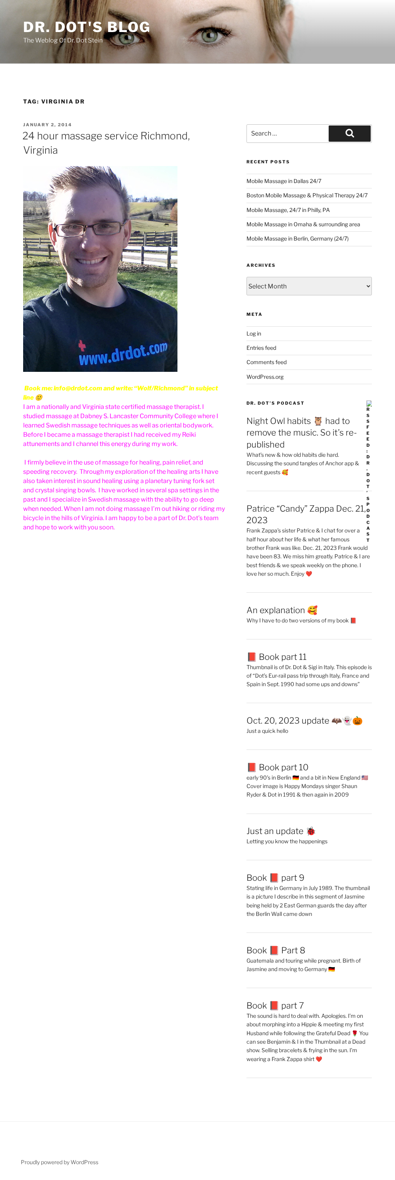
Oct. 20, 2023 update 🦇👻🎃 (304, 720)
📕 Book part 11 (276, 657)
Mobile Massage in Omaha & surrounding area (303, 224)
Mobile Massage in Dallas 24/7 (283, 181)
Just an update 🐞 (281, 831)
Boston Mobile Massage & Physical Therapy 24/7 (307, 195)
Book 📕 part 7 (275, 1005)
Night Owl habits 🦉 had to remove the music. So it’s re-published (301, 433)
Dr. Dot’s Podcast (275, 403)
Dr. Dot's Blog (87, 27)
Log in (253, 333)
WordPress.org (265, 376)
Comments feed (266, 362)
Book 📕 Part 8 (276, 950)
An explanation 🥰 (281, 610)
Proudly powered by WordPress (59, 1162)
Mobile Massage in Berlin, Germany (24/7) (297, 238)
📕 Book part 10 (277, 767)
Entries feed (261, 347)
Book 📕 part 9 (275, 878)
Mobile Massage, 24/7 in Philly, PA (288, 210)
